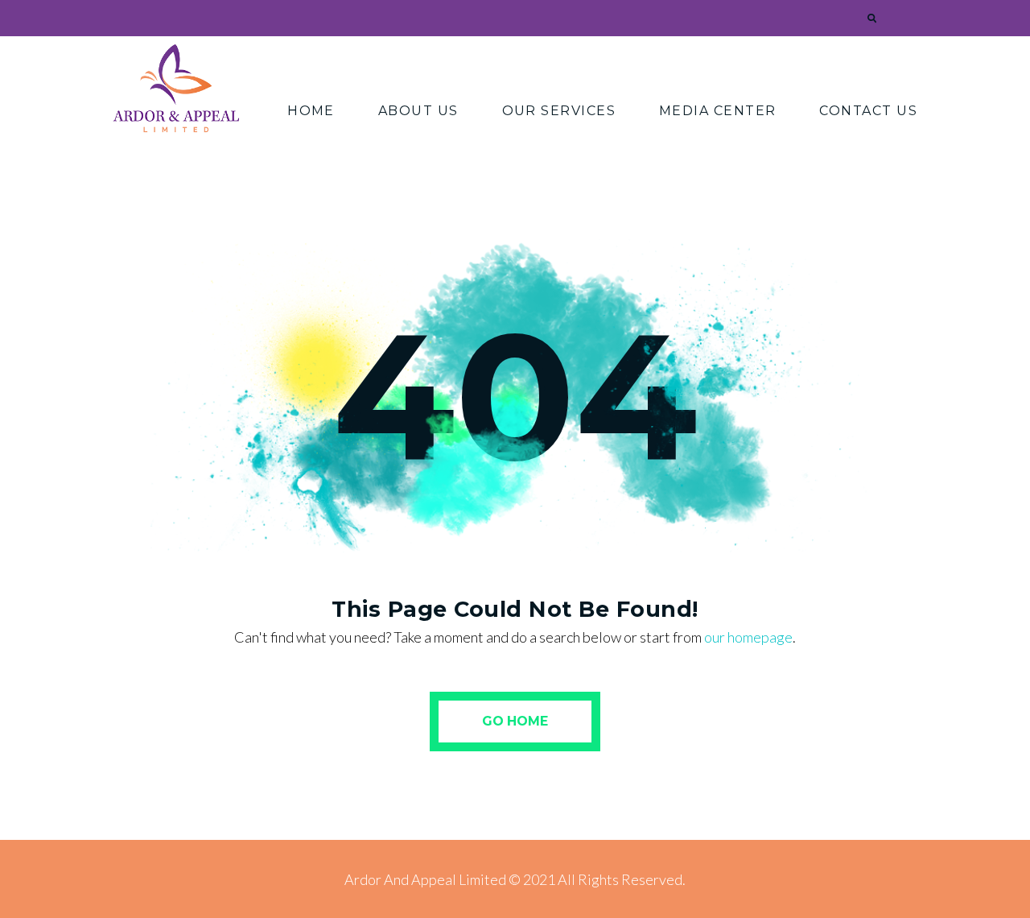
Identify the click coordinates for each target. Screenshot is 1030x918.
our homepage (748, 637)
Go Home (515, 721)
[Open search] (869, 19)
